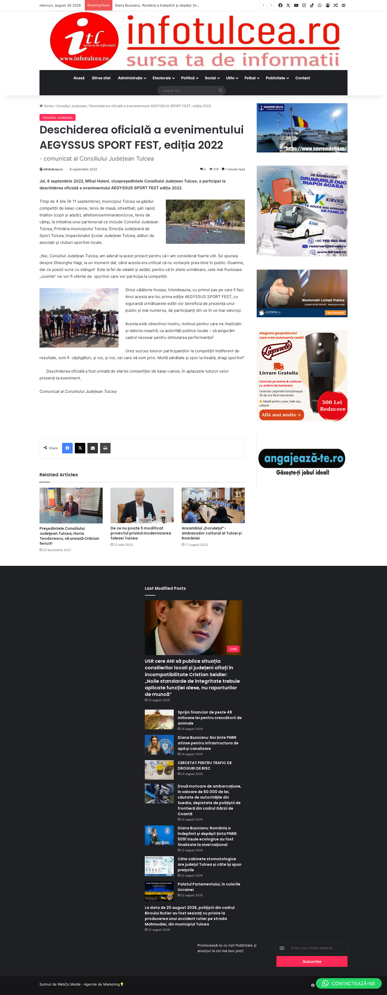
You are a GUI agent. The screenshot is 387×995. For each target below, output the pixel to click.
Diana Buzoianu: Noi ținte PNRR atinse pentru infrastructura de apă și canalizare (208, 743)
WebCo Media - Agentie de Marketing (89, 984)
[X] (80, 448)
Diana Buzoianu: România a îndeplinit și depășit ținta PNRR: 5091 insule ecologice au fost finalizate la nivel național (208, 5)
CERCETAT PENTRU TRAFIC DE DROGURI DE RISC (205, 765)
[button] (349, 983)
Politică (188, 78)
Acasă (79, 78)
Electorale (162, 78)
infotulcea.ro (53, 169)
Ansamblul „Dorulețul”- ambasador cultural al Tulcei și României (212, 533)
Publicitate (275, 78)
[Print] (105, 448)
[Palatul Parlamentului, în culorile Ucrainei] (159, 891)
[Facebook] (67, 448)
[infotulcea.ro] (193, 40)
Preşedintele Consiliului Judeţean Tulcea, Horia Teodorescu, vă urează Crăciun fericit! (69, 536)
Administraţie (130, 78)
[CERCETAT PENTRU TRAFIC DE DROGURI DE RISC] (159, 770)
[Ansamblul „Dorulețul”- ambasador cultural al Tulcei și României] (213, 505)
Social (210, 78)
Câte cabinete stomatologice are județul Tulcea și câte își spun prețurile (209, 864)
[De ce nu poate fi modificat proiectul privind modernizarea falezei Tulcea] (142, 505)
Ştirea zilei (101, 78)
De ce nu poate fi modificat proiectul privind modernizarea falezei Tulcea (141, 533)
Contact (302, 78)
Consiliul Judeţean (71, 106)
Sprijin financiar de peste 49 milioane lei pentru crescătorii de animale (210, 718)
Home (48, 106)
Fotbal (250, 78)
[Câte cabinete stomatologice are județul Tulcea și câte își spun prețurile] (159, 866)
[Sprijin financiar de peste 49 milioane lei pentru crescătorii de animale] (159, 719)
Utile (230, 78)
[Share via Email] (92, 448)
